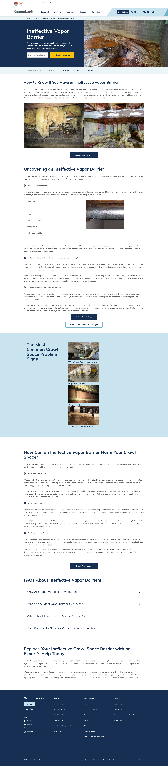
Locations (57, 12)
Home (28, 18)
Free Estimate (123, 12)
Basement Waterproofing (62, 704)
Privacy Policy (83, 760)
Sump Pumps (58, 731)
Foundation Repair (59, 709)
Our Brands (87, 715)
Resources (69, 12)
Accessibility (107, 760)
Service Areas (118, 720)
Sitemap (115, 760)
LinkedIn (29, 724)
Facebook (30, 721)
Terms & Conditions (95, 760)
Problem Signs (65, 70)
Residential (32, 3)
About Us (82, 12)
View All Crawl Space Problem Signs (84, 325)
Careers (86, 704)
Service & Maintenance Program (94, 737)
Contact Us (96, 12)
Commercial (46, 3)
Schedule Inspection (62, 55)
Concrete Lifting (59, 720)
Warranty (87, 726)
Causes (78, 70)
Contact (29, 704)
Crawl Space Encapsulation (62, 726)
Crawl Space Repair (48, 18)
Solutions (44, 12)
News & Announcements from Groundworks (127, 715)
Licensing (141, 760)
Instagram (30, 732)
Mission (86, 720)
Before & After (118, 709)
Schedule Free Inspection (84, 155)
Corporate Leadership (90, 709)
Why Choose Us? (89, 698)
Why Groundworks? (90, 731)
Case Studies (118, 704)
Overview (51, 70)
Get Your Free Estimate (84, 317)
